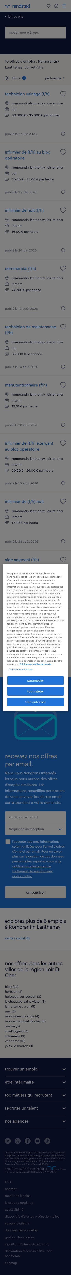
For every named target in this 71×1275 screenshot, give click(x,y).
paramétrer (35, 680)
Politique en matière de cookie (35, 664)
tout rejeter (35, 691)
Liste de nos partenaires (21, 669)
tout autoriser (35, 702)
